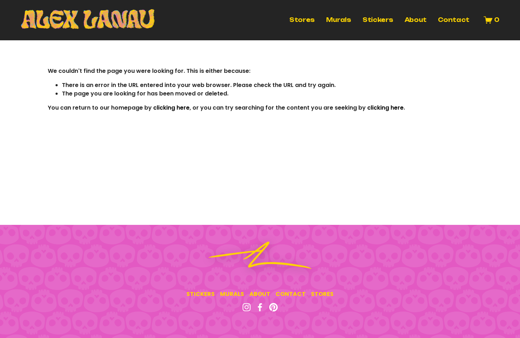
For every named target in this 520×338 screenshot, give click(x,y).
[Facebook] (260, 307)
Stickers (378, 19)
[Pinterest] (273, 307)
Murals (338, 19)
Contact (453, 19)
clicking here (171, 108)
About (416, 19)
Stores (302, 19)
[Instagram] (246, 307)
